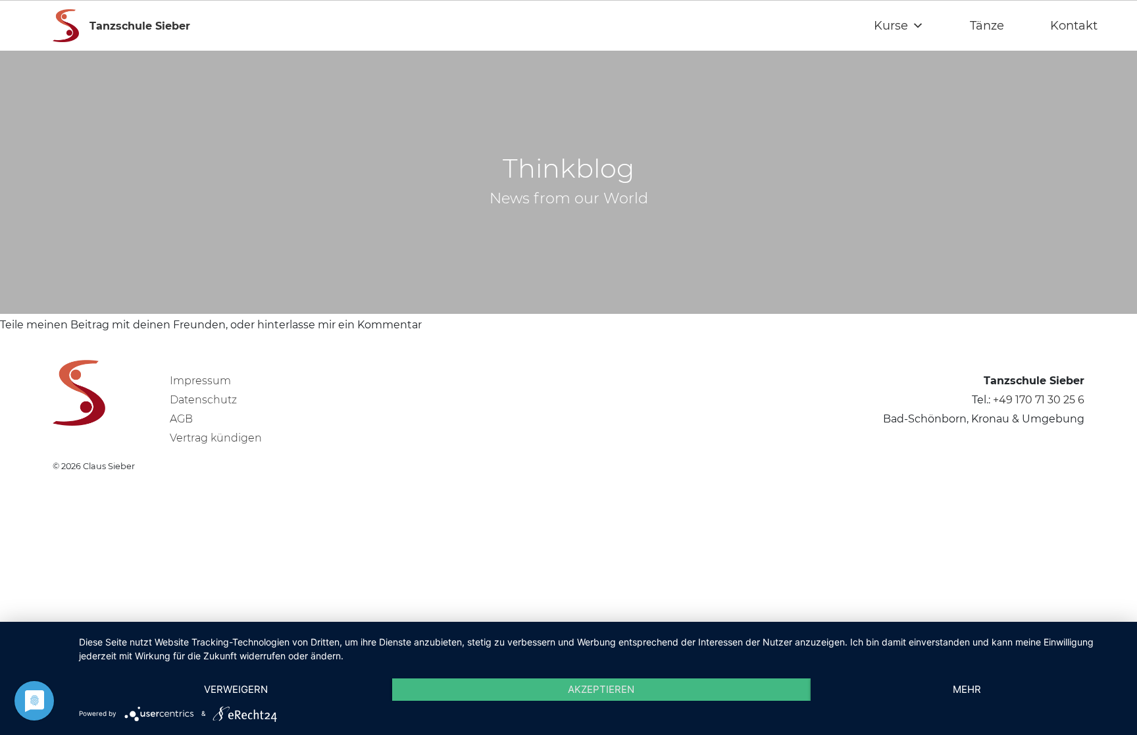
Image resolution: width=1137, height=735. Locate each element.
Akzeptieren (601, 689)
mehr (967, 689)
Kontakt (1074, 25)
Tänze (987, 25)
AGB (181, 419)
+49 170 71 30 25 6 (1038, 399)
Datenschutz (203, 399)
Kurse (891, 25)
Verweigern (236, 689)
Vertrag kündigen (216, 438)
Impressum (200, 380)
